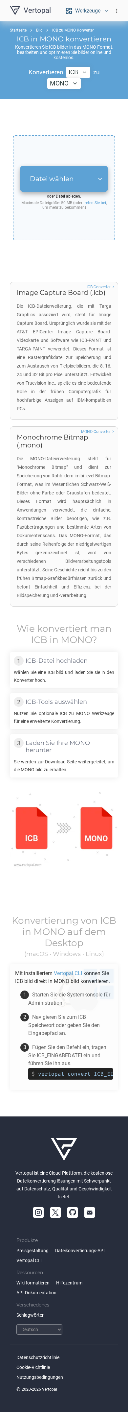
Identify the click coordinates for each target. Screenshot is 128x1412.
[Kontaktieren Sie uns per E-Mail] (89, 1212)
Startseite (18, 30)
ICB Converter (99, 287)
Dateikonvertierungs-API (80, 1250)
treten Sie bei (94, 203)
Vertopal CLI (29, 1260)
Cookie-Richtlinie (33, 1367)
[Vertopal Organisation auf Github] (72, 1212)
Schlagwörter (30, 1315)
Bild (39, 30)
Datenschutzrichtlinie (37, 1357)
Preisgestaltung (32, 1250)
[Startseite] (64, 1149)
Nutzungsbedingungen (39, 1377)
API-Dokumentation (36, 1292)
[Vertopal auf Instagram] (38, 1212)
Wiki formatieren (33, 1282)
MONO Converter (96, 431)
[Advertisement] (64, 117)
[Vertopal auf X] (55, 1212)
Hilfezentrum (69, 1282)
